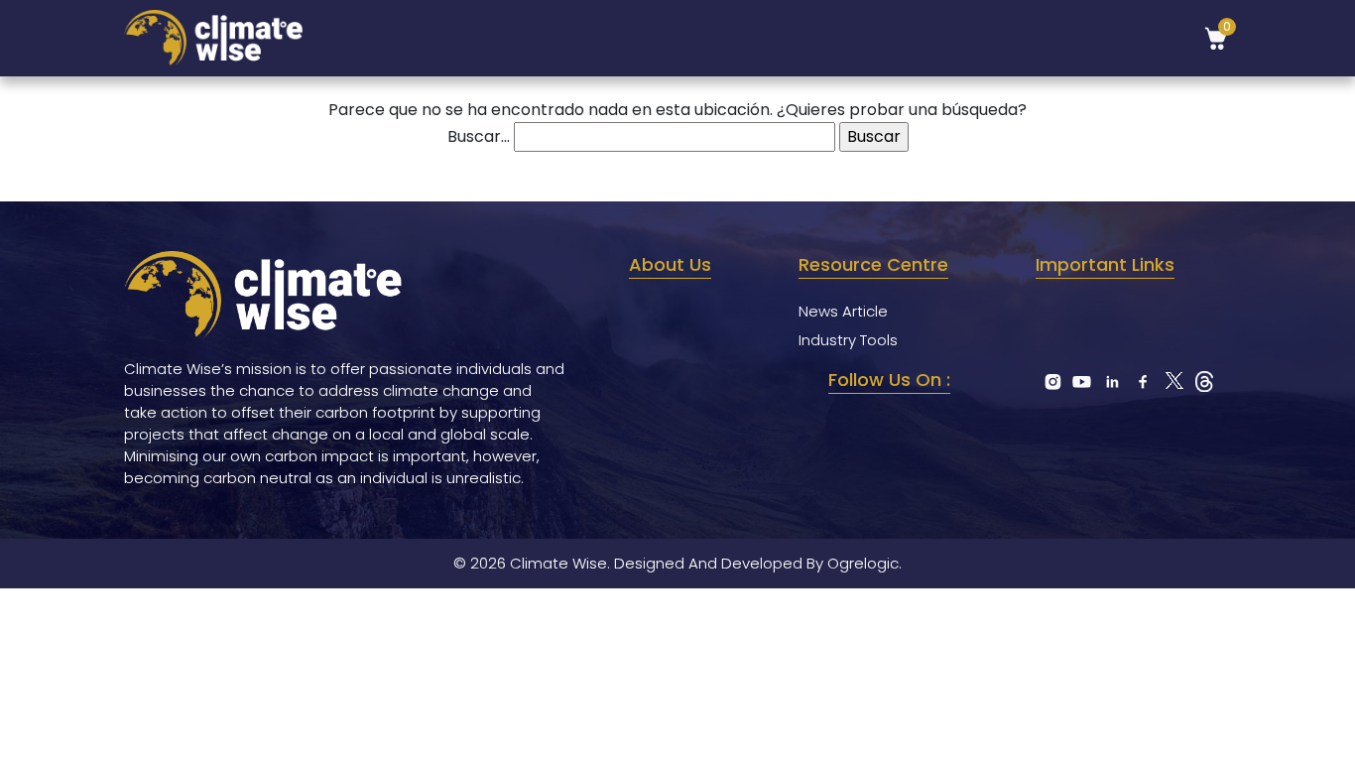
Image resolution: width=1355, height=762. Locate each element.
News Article (843, 311)
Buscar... (478, 136)
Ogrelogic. (864, 563)
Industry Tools (848, 339)
